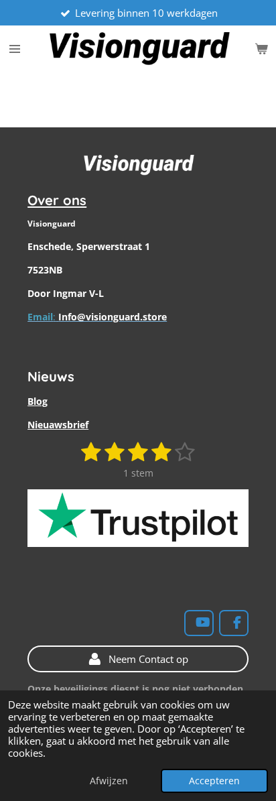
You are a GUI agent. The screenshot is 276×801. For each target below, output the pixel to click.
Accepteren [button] (214, 781)
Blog (37, 401)
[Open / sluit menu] (14, 48)
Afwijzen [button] (109, 781)
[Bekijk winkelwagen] (261, 48)
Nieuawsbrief (57, 424)
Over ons (56, 200)
